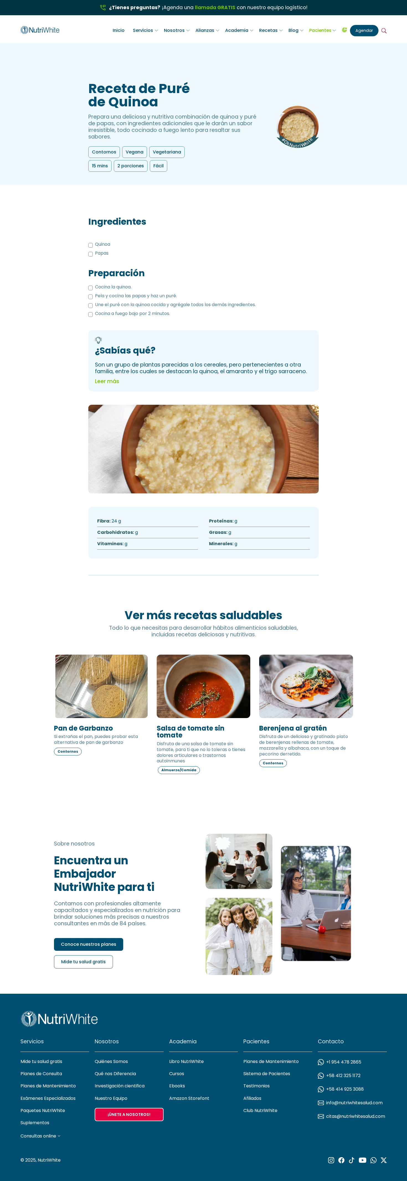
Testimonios (256, 1085)
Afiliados (252, 1098)
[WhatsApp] (373, 1160)
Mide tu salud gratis (83, 962)
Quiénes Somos (111, 1061)
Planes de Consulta (41, 1073)
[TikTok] (352, 1160)
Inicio (119, 30)
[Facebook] (341, 1160)
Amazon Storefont (189, 1098)
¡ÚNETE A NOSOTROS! (129, 1114)
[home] (39, 29)
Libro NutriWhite (186, 1061)
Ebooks (177, 1085)
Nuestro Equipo (111, 1098)
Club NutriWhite (260, 1110)
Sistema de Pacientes (266, 1073)
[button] (145, 30)
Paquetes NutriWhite (42, 1110)
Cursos (176, 1073)
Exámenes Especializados (48, 1098)
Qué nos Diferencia (115, 1073)
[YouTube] (362, 1160)
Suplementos (34, 1122)
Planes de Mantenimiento (48, 1085)
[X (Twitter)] (384, 1160)
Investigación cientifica (120, 1085)
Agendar (364, 30)
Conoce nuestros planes (88, 944)
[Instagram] (331, 1160)
